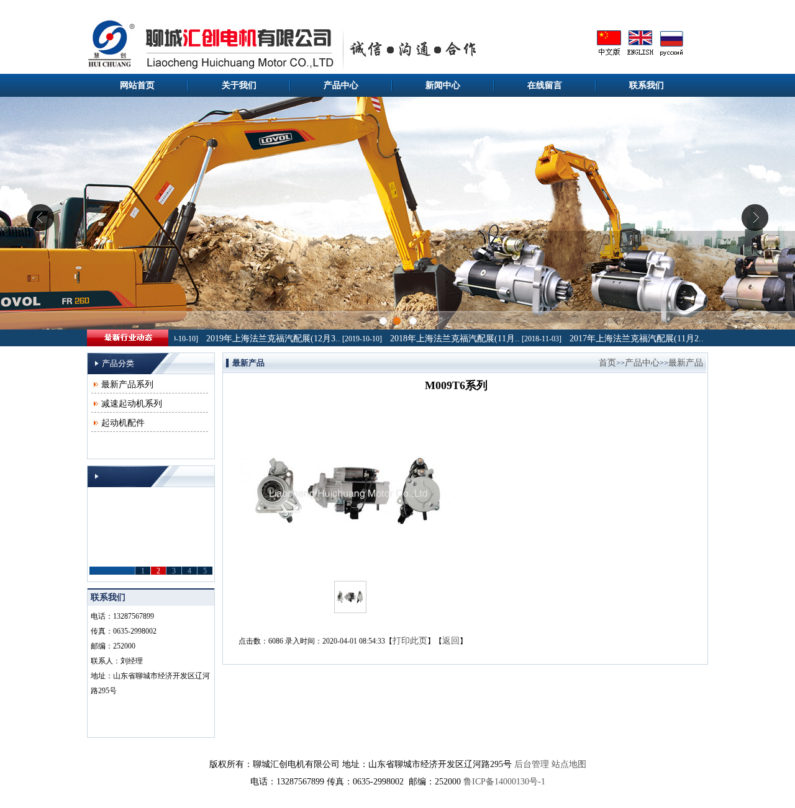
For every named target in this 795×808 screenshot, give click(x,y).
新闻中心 (442, 85)
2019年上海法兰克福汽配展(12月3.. (260, 338)
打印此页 (410, 640)
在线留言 (544, 85)
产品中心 (341, 85)
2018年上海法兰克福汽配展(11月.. (442, 338)
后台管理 (531, 764)
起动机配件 (123, 423)
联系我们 (646, 85)
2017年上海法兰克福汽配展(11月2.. (623, 338)
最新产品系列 (127, 384)
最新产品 (685, 362)
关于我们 (239, 85)
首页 (607, 362)
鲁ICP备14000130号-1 (504, 781)
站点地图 (569, 764)
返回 (451, 640)
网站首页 (137, 85)
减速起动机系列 (131, 403)
